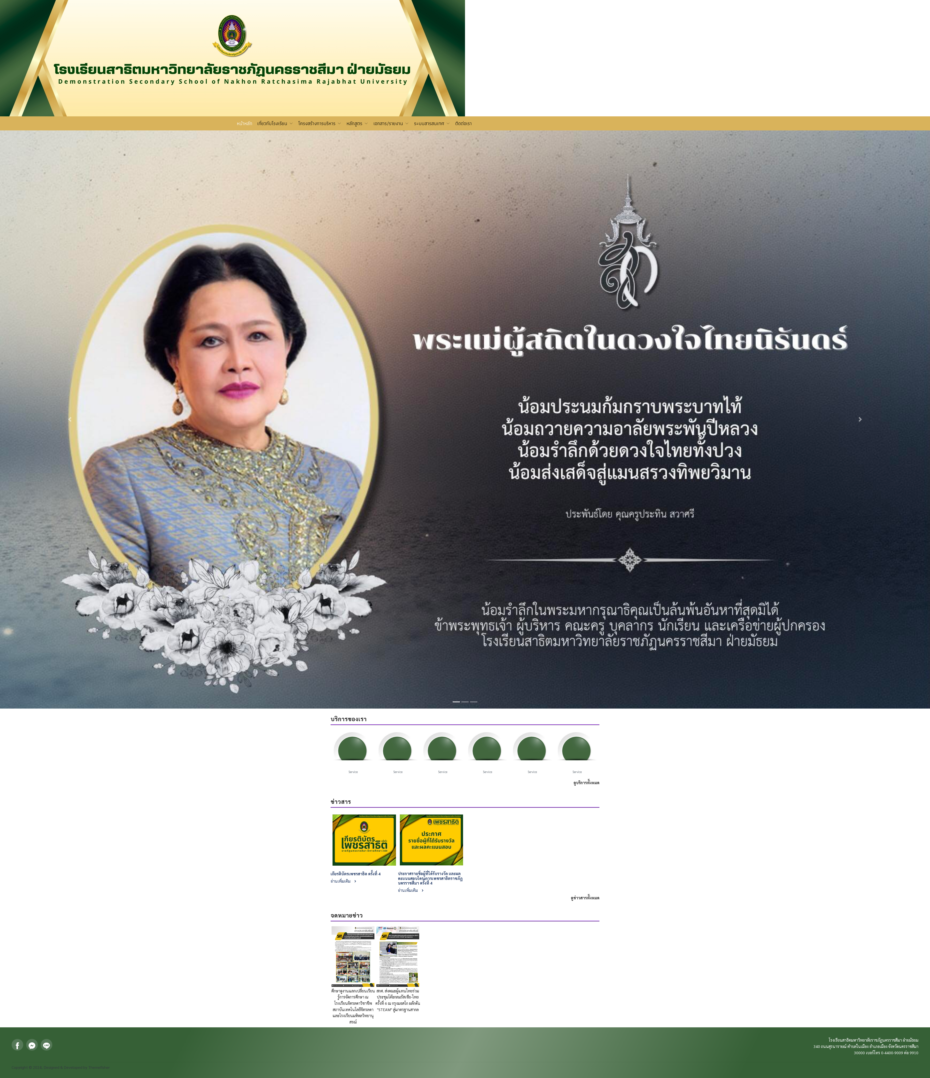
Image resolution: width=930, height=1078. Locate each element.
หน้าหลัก (244, 123)
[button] (70, 246)
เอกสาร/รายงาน (388, 123)
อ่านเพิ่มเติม (341, 535)
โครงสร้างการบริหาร (317, 123)
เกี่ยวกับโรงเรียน (273, 123)
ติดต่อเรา (463, 123)
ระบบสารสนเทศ (430, 123)
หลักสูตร (355, 123)
